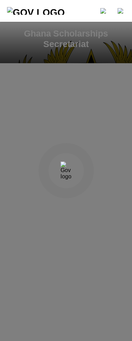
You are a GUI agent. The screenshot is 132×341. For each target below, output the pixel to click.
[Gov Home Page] (41, 11)
